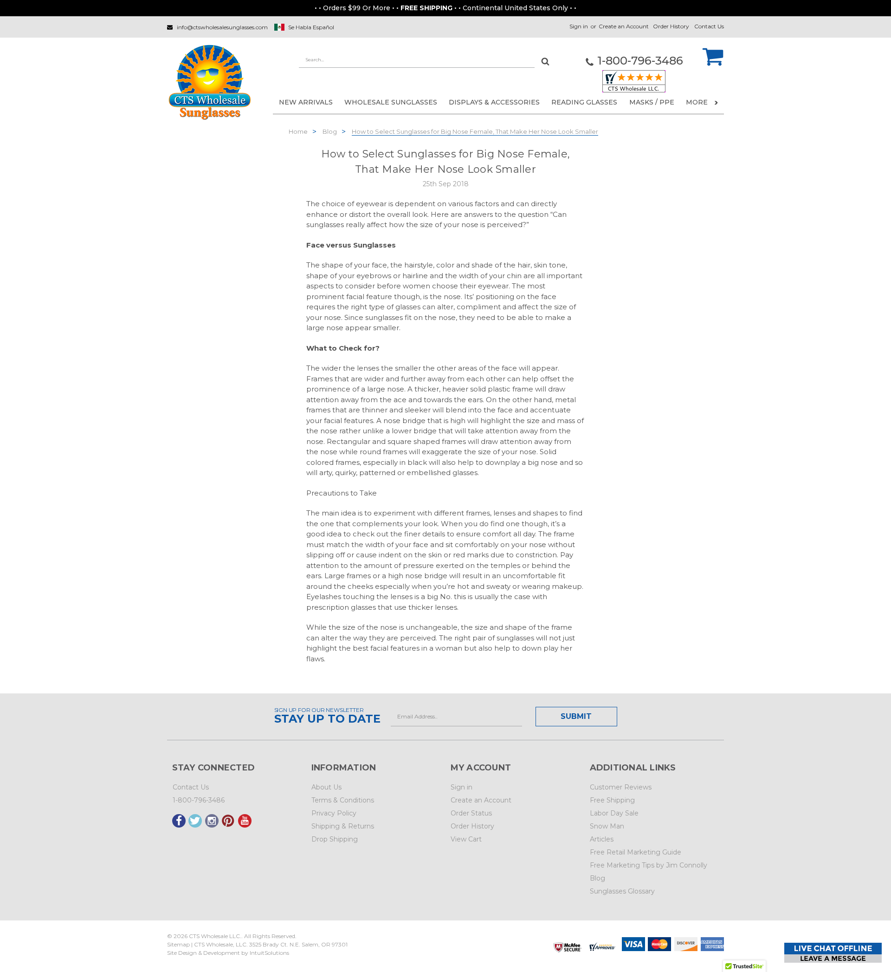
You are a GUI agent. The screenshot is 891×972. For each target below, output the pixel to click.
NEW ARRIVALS (306, 102)
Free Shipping (612, 800)
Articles (601, 839)
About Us (326, 787)
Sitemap (178, 944)
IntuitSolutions (269, 952)
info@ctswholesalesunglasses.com (222, 27)
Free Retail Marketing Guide (635, 852)
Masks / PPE (651, 102)
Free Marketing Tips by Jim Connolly (648, 865)
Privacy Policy (333, 813)
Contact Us (709, 26)
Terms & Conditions (342, 800)
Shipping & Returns (342, 826)
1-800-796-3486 (199, 800)
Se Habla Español (311, 27)
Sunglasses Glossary (622, 891)
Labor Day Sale (614, 813)
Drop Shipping (334, 839)
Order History (671, 26)
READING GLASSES (584, 102)
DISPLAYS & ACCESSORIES (494, 102)
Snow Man (607, 826)
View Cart (466, 839)
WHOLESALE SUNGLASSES (390, 102)
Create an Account (624, 26)
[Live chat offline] (833, 953)
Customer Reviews (621, 787)
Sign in (578, 26)
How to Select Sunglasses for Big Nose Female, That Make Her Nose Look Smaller (475, 131)
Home (298, 131)
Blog (330, 131)
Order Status (471, 813)
